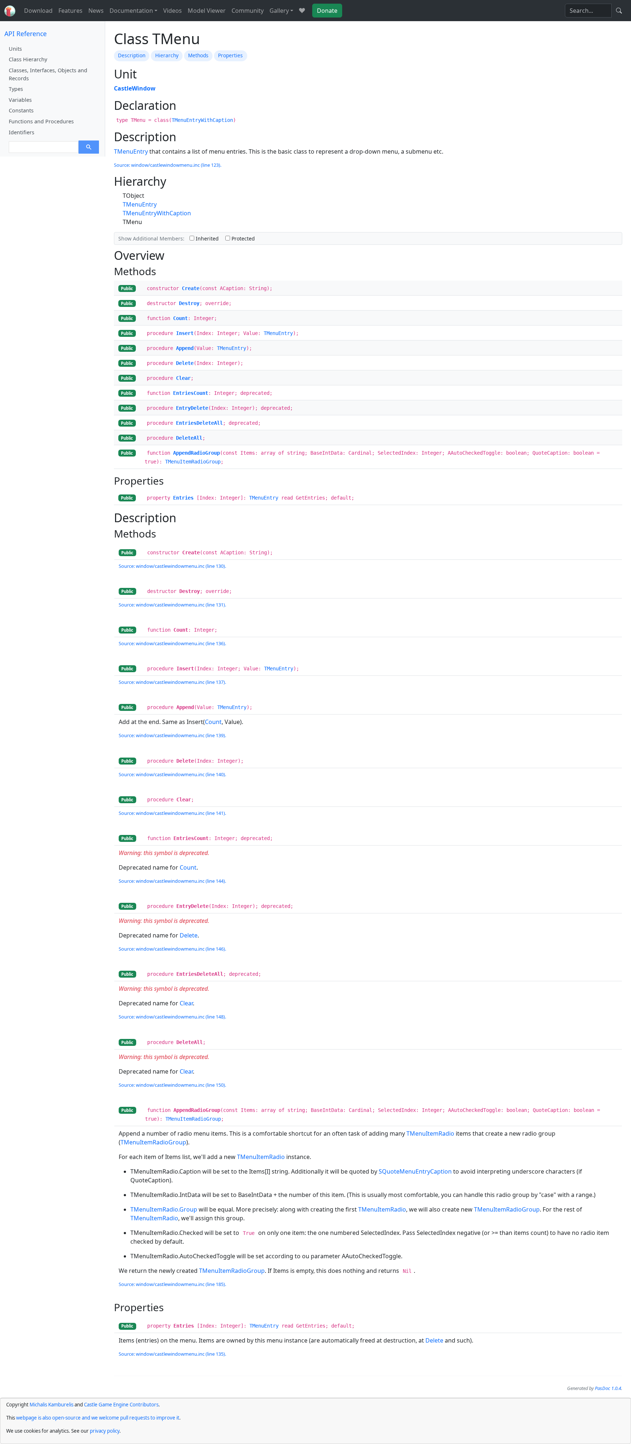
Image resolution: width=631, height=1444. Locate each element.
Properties (230, 55)
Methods (198, 55)
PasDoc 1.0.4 (608, 1388)
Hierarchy (167, 55)
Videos (172, 11)
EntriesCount (190, 393)
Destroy (189, 303)
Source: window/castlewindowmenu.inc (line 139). (172, 735)
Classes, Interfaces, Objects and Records (48, 74)
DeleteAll (189, 438)
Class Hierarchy (28, 59)
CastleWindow (135, 88)
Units (15, 48)
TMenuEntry (131, 151)
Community (248, 11)
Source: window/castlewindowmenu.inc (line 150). (172, 1085)
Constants (21, 110)
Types (16, 88)
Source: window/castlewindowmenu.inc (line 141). (172, 813)
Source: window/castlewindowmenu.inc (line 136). (172, 643)
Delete (185, 363)
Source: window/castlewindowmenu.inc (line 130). (172, 566)
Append (185, 348)
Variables (20, 99)
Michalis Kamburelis (51, 1404)
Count (180, 318)
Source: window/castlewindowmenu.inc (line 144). (172, 881)
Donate (327, 11)
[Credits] (302, 10)
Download (38, 11)
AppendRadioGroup (196, 453)
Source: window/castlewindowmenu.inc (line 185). (172, 1284)
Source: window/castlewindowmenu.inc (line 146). (172, 949)
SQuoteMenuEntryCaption (415, 1171)
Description (131, 55)
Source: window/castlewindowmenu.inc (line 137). (172, 682)
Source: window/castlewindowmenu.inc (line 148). (172, 1016)
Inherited (206, 238)
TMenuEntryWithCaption (202, 120)
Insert (185, 333)
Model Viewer (207, 11)
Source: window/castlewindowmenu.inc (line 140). (172, 774)
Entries (183, 498)
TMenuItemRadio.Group (163, 1209)
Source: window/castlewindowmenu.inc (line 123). (167, 165)
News (96, 11)
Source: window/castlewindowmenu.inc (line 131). (172, 604)
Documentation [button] (131, 11)
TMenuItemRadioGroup (193, 462)
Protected (242, 238)
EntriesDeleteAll (199, 423)
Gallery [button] (279, 11)
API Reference (25, 33)
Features (70, 11)
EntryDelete (192, 408)
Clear (183, 378)
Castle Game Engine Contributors (121, 1404)
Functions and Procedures (41, 121)
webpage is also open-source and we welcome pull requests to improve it (97, 1417)
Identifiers (21, 132)
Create (190, 288)
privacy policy (104, 1431)
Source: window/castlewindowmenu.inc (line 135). (172, 1354)
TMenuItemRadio (430, 1133)
